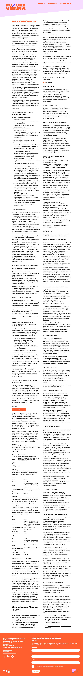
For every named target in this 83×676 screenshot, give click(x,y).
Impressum (33, 456)
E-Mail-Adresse (35, 660)
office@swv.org (62, 619)
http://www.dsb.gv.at (49, 592)
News (41, 4)
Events (52, 4)
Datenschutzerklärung (10, 653)
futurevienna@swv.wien (14, 647)
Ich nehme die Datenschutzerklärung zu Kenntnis (49, 666)
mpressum (6, 651)
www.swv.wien (7, 650)
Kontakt (65, 4)
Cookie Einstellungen (19, 409)
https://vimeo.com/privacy (30, 527)
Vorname (34, 647)
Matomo (50, 82)
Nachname (34, 653)
